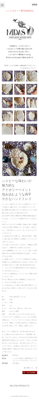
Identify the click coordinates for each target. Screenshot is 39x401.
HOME (6, 65)
